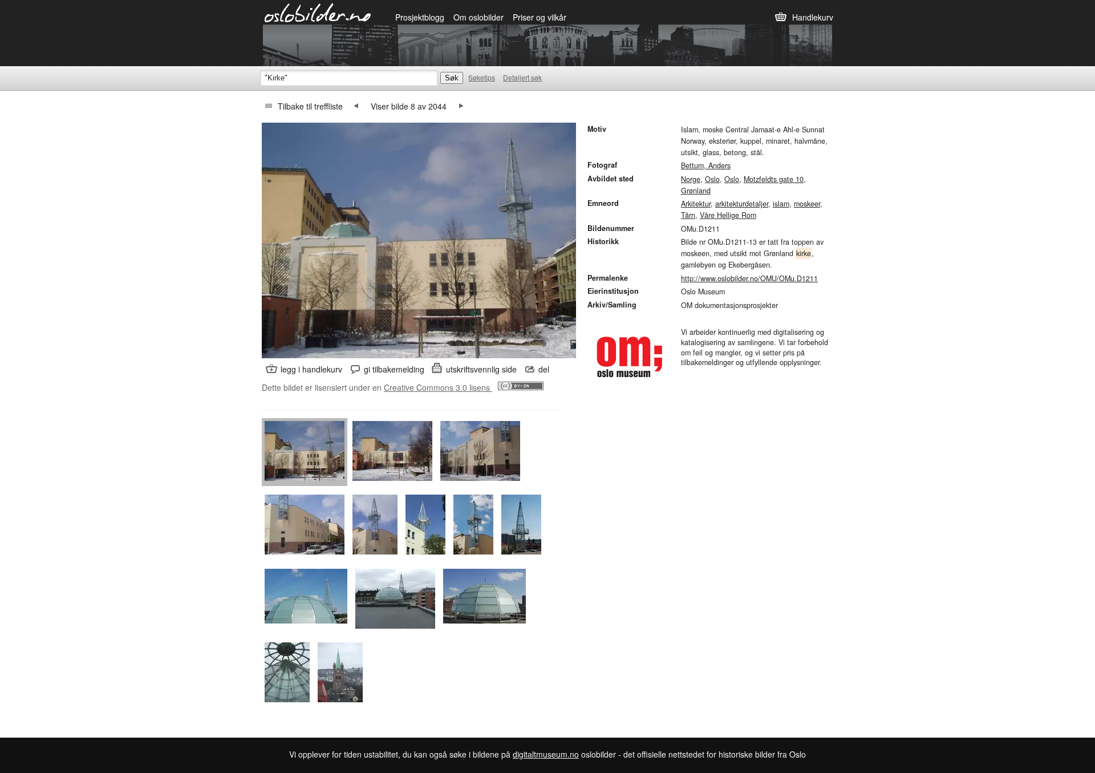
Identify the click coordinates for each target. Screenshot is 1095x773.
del (543, 369)
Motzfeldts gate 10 (774, 179)
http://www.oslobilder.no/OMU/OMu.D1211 (749, 278)
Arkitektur (696, 204)
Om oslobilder (478, 17)
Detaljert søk (522, 77)
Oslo (712, 179)
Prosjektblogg (419, 17)
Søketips (481, 77)
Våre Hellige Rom (728, 215)
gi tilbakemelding (394, 369)
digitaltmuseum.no (546, 754)
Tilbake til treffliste (310, 106)
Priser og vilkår (539, 17)
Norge (690, 179)
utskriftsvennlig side (481, 369)
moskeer (807, 204)
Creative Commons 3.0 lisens (438, 387)
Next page (461, 106)
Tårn (688, 215)
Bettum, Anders (706, 165)
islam (781, 204)
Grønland (696, 190)
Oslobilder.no (318, 12)
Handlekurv (812, 17)
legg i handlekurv (311, 369)
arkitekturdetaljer (741, 204)
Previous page (356, 106)
